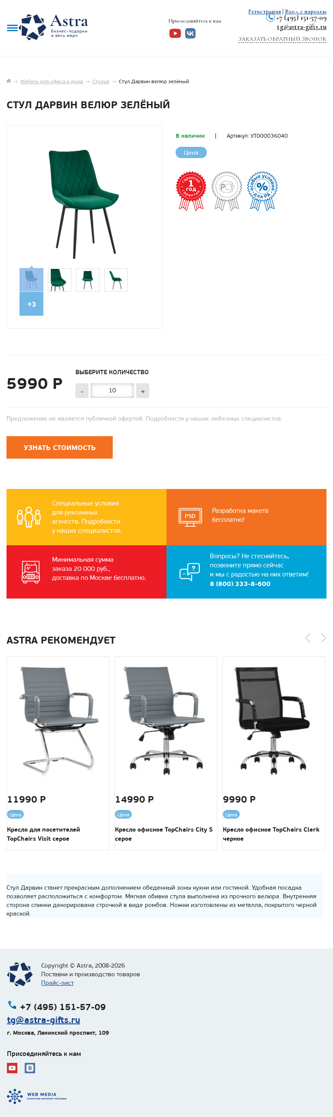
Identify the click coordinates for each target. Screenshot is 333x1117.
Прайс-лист (57, 983)
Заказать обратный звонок (282, 39)
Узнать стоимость (60, 447)
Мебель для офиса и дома (51, 81)
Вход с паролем (305, 11)
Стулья (100, 81)
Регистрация (264, 11)
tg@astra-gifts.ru (301, 26)
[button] (307, 638)
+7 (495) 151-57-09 (301, 17)
